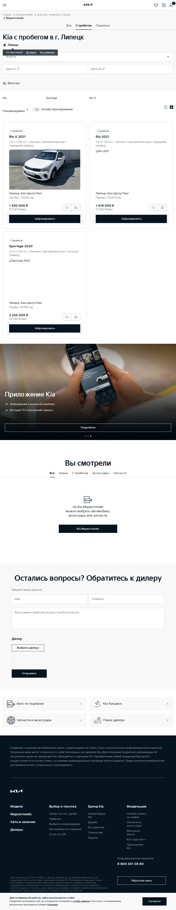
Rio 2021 (102, 137)
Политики (52, 904)
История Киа (96, 827)
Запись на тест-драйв (63, 813)
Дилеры (16, 830)
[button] (85, 436)
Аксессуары (100, 473)
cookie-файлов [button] (81, 901)
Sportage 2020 (21, 246)
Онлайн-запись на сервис (136, 815)
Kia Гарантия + (136, 839)
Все (69, 25)
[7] (171, 5)
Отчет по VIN (57, 834)
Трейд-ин (55, 819)
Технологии (95, 832)
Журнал (93, 837)
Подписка (103, 25)
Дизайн (92, 822)
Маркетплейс (21, 814)
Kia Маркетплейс (24, 15)
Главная (7, 15)
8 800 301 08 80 (130, 864)
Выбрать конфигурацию (64, 824)
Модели (16, 806)
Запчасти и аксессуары (134, 824)
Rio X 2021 (17, 137)
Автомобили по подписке (65, 829)
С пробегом (84, 25)
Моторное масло (133, 832)
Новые (63, 473)
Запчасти (119, 473)
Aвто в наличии (22, 822)
